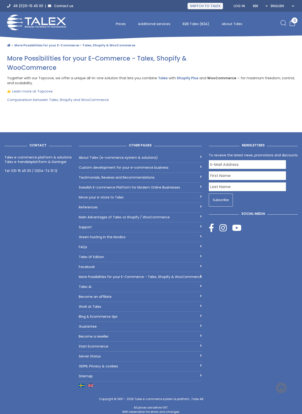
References (88, 207)
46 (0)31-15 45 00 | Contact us (41, 6)
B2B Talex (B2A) (196, 24)
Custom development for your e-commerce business (123, 167)
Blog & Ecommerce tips (98, 316)
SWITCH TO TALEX (205, 6)
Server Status (90, 356)
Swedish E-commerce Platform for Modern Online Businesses (129, 187)
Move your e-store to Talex (101, 197)
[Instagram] (225, 227)
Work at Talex (90, 306)
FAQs (83, 247)
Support (85, 227)
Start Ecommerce (93, 346)
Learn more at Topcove (32, 91)
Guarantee (88, 326)
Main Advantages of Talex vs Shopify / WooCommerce (124, 217)
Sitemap (86, 376)
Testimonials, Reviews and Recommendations (117, 177)
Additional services (154, 24)
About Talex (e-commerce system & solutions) (118, 157)
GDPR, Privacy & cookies (98, 366)
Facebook (87, 266)
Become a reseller (94, 336)
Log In (239, 6)
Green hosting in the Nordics (102, 237)
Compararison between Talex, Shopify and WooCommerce (58, 99)
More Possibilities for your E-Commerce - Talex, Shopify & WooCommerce (74, 45)
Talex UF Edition (91, 257)
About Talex (232, 24)
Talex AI (85, 286)
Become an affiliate (95, 296)
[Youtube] (236, 227)
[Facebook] (214, 227)
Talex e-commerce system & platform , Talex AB (168, 399)
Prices (121, 24)
